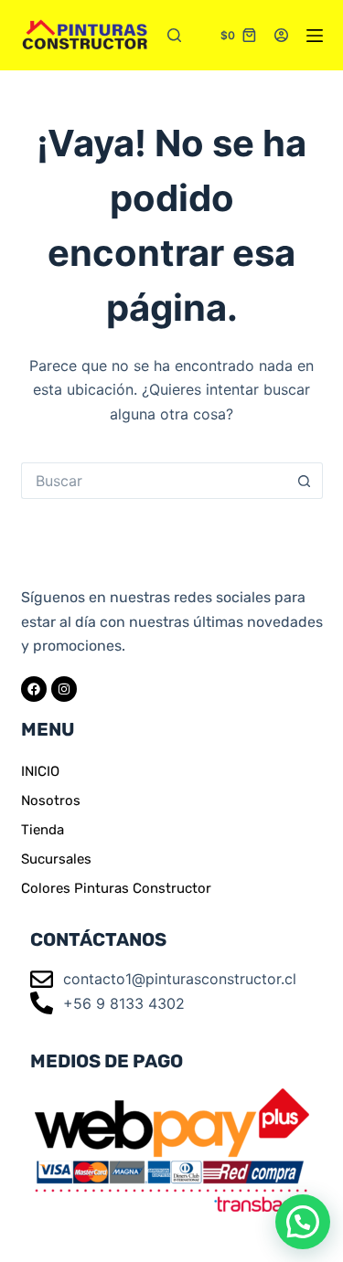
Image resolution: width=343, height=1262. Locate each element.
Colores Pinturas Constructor (116, 888)
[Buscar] (174, 35)
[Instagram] (64, 689)
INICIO (40, 771)
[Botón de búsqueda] (304, 480)
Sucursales (56, 859)
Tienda (42, 830)
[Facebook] (34, 689)
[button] (302, 1221)
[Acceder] (281, 35)
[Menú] (314, 35)
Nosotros (50, 800)
